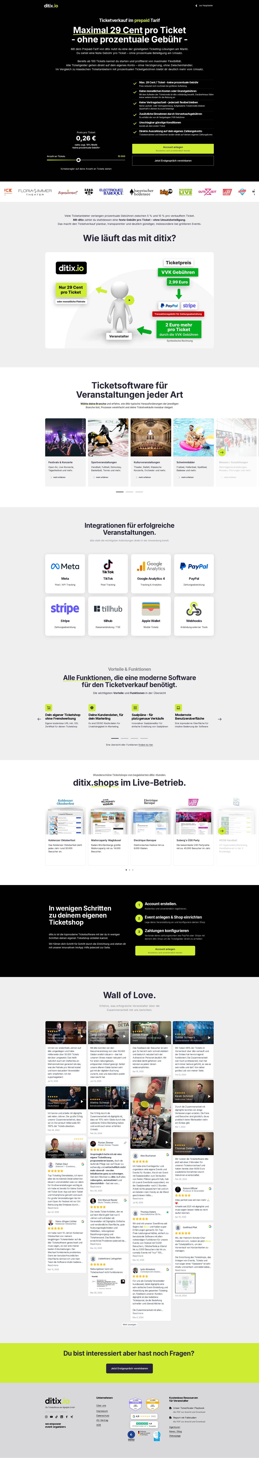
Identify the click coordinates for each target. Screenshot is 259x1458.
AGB (98, 1425)
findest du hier (146, 744)
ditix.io (146, 1226)
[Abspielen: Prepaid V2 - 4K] (86, 100)
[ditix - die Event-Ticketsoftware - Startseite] (51, 6)
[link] (58, 477)
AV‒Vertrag (102, 1420)
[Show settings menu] (119, 123)
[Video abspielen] (129, 300)
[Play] (82, 1036)
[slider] (83, 123)
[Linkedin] (62, 1416)
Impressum (102, 1411)
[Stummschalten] (114, 123)
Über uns (101, 1405)
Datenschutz (102, 1415)
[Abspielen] (47, 123)
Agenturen (174, 1427)
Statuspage (175, 1435)
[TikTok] (57, 1416)
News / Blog (175, 1431)
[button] (222, 452)
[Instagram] (47, 1416)
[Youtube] (52, 1416)
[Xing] (73, 1416)
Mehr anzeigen (129, 1324)
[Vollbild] (124, 123)
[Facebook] (67, 1416)
